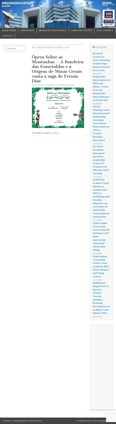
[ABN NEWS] (58, 14)
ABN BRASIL (38, 85)
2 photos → (56, 133)
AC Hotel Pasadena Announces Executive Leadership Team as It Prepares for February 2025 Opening (101, 160)
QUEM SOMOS (9, 30)
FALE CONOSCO (105, 30)
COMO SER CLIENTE (81, 30)
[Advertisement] (103, 367)
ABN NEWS (101, 47)
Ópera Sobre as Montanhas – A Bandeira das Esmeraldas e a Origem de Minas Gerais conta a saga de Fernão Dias (57, 68)
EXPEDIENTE (28, 30)
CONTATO (7, 36)
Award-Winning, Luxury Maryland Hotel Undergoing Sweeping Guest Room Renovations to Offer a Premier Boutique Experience (101, 123)
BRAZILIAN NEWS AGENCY (53, 30)
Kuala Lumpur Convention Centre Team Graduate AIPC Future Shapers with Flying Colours (101, 266)
